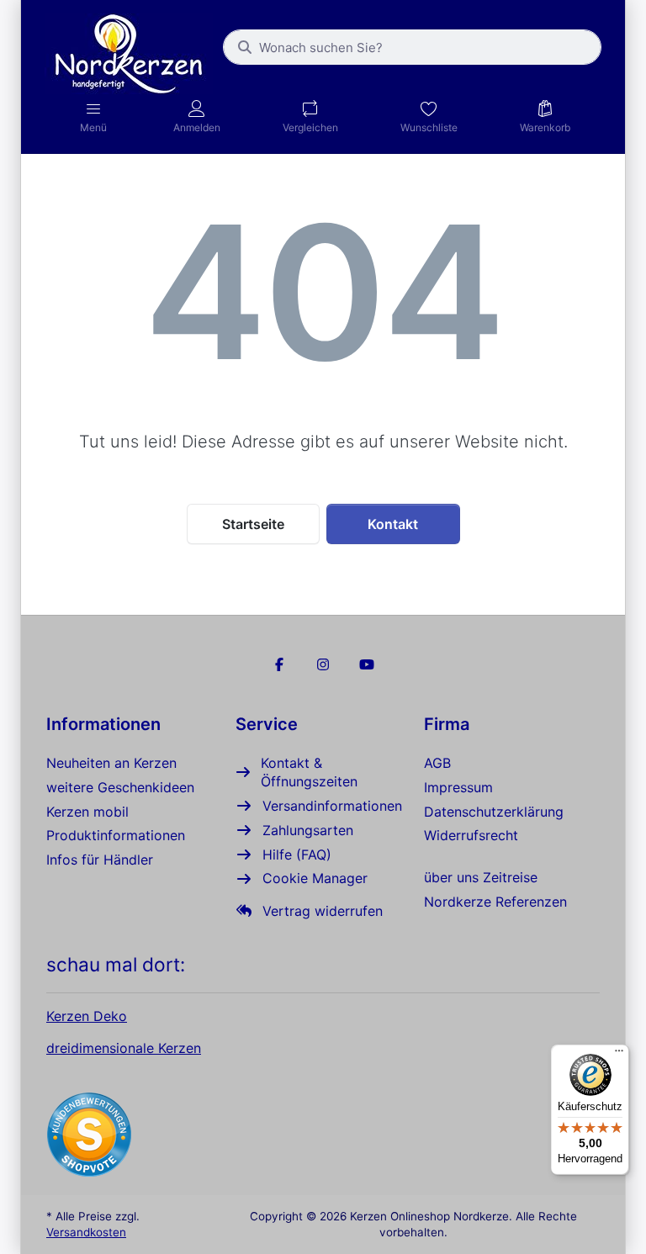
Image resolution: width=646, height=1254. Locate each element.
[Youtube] (366, 664)
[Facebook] (280, 664)
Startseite (253, 524)
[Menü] (619, 1055)
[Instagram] (323, 664)
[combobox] (412, 47)
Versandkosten (86, 1232)
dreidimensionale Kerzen (123, 1048)
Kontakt (393, 524)
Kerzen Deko (86, 1016)
